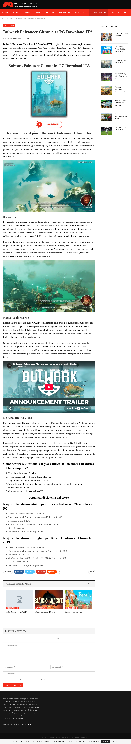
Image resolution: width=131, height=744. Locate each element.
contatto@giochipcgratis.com (21, 724)
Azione (17, 12)
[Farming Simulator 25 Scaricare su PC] (106, 90)
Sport (28, 12)
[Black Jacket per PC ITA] (49, 599)
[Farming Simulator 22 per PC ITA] (106, 117)
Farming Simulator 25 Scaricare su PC (120, 89)
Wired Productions (81, 48)
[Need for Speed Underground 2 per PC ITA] (106, 104)
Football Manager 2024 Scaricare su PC (121, 76)
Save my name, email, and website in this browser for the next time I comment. (34, 680)
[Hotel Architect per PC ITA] (19, 599)
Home (5, 12)
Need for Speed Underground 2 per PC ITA (120, 102)
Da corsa (49, 12)
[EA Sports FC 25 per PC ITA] (106, 131)
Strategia (65, 12)
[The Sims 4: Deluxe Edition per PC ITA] (106, 50)
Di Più (114, 12)
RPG (38, 12)
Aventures (81, 12)
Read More (115, 741)
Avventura (9, 25)
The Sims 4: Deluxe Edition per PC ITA (120, 49)
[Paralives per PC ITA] (78, 599)
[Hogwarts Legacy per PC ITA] (106, 64)
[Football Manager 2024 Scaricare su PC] (106, 77)
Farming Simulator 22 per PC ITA (121, 116)
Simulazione (98, 12)
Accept (105, 741)
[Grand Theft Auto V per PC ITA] (106, 37)
